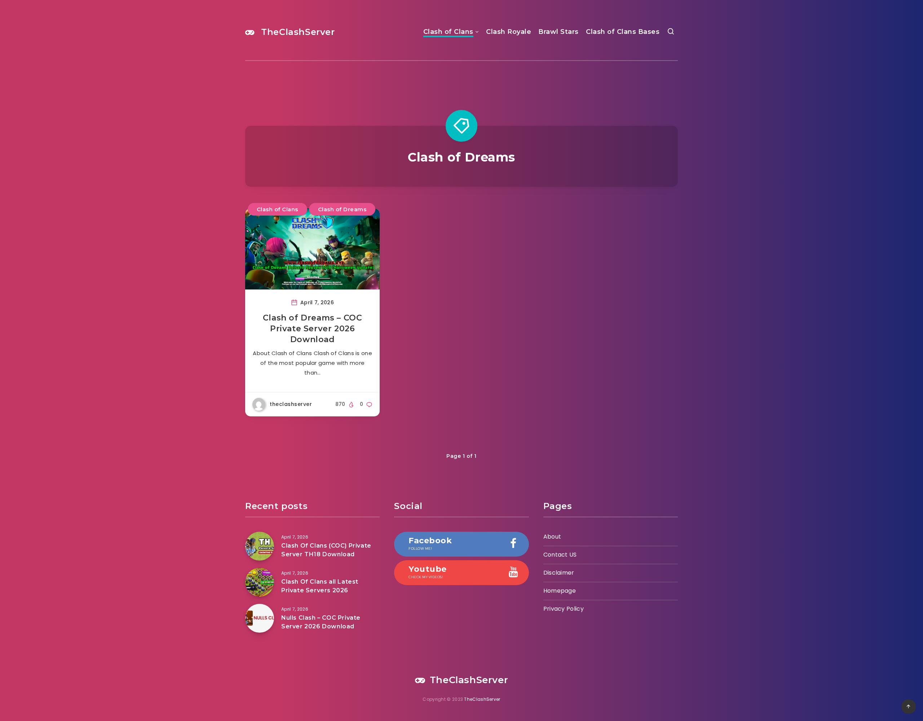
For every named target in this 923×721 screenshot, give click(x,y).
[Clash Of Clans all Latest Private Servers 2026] (259, 582)
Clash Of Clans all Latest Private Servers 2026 (319, 585)
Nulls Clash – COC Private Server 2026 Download (321, 621)
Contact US (560, 554)
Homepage (559, 591)
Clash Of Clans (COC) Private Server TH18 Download (326, 549)
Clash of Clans (448, 32)
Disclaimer (558, 573)
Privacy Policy (563, 609)
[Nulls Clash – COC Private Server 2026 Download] (259, 618)
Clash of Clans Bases (622, 32)
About (552, 536)
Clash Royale (508, 32)
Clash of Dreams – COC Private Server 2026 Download (312, 328)
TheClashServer (297, 32)
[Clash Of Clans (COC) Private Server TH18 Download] (259, 546)
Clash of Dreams (342, 209)
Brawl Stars (558, 32)
